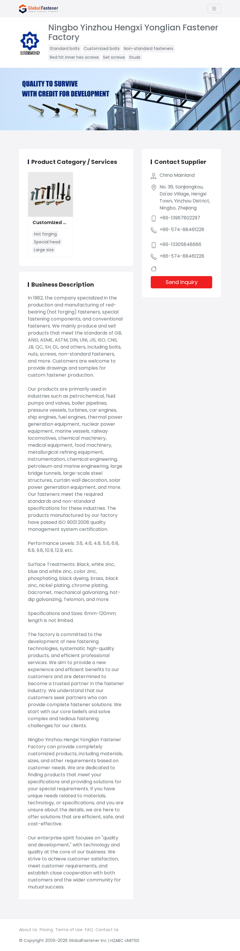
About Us (28, 930)
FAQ (89, 930)
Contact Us (107, 930)
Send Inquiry (182, 282)
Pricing (46, 930)
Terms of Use (69, 930)
